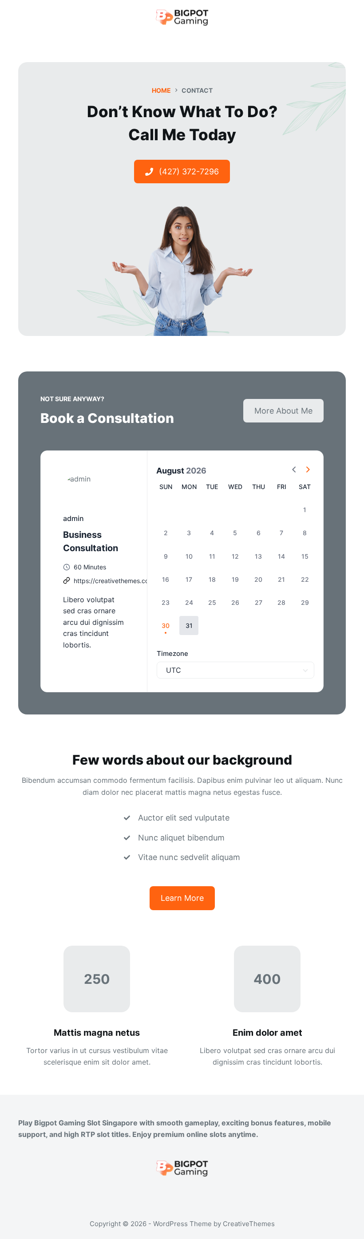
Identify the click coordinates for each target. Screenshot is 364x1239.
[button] (188, 625)
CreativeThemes (249, 1223)
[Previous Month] (294, 470)
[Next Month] (307, 470)
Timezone (172, 653)
